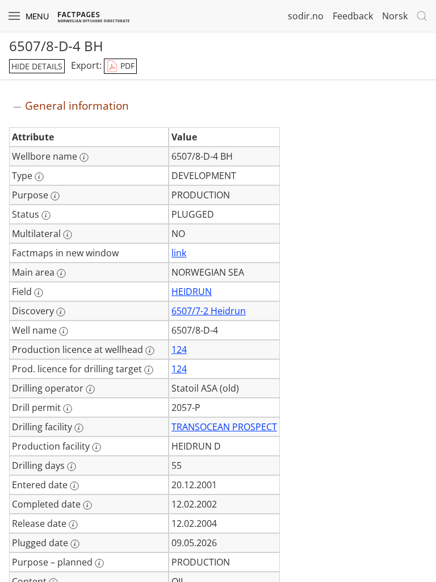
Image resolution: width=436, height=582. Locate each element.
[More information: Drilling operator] (90, 389)
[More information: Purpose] (55, 196)
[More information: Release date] (73, 524)
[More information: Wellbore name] (84, 157)
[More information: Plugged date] (74, 543)
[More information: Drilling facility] (78, 428)
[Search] (422, 16)
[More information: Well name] (63, 331)
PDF (126, 65)
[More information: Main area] (61, 273)
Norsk (395, 16)
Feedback (353, 16)
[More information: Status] (46, 215)
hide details (36, 66)
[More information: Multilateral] (67, 234)
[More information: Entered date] (74, 485)
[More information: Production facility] (96, 447)
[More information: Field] (38, 292)
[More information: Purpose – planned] (99, 563)
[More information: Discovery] (60, 312)
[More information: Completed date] (87, 505)
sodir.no (306, 16)
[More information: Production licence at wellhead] (149, 350)
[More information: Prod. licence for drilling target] (148, 370)
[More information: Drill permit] (67, 408)
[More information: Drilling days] (71, 466)
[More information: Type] (39, 176)
